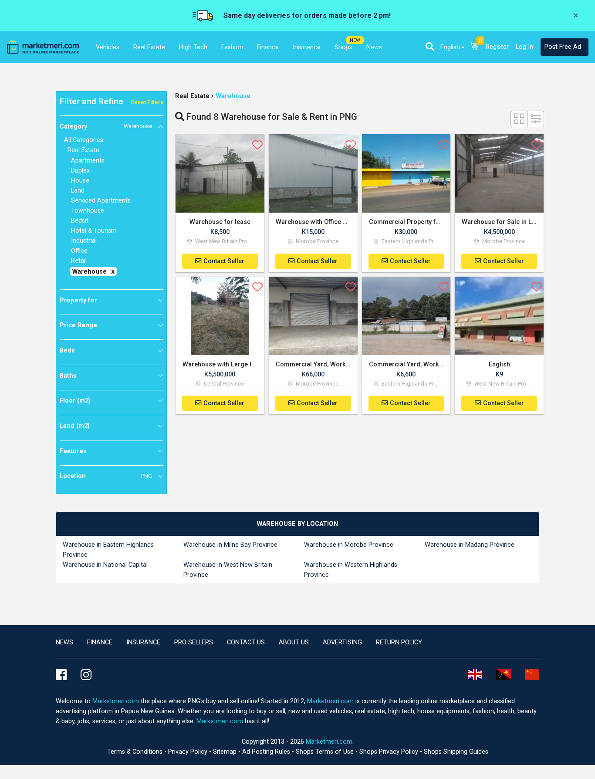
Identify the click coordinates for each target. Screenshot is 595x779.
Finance (99, 642)
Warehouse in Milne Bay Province (230, 545)
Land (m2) (75, 426)
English (450, 47)
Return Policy (399, 642)
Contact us (246, 642)
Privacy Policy (188, 751)
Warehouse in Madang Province (469, 545)
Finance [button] (268, 47)
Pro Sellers (193, 642)
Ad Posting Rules (267, 751)
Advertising (342, 642)
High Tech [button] (193, 47)
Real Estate (192, 96)
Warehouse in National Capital (105, 565)
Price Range (78, 325)
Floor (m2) (75, 400)
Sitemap (225, 751)
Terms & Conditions (135, 751)
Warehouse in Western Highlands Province (350, 570)
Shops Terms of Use (325, 751)
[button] (430, 47)
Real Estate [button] (149, 47)
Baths (68, 375)
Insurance (143, 642)
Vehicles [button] (107, 47)
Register (497, 47)
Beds (67, 350)
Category (106, 126)
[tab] (297, 523)
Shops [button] (343, 47)
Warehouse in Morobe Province (348, 545)
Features (73, 451)
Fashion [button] (232, 47)
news (64, 642)
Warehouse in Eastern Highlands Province (108, 550)
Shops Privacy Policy (389, 751)
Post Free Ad (562, 47)
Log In (524, 47)
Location (106, 476)
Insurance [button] (307, 47)
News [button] (374, 47)
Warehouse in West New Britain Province (227, 570)
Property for (78, 300)
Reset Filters (147, 102)
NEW (355, 40)
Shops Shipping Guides (456, 751)
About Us (294, 642)
